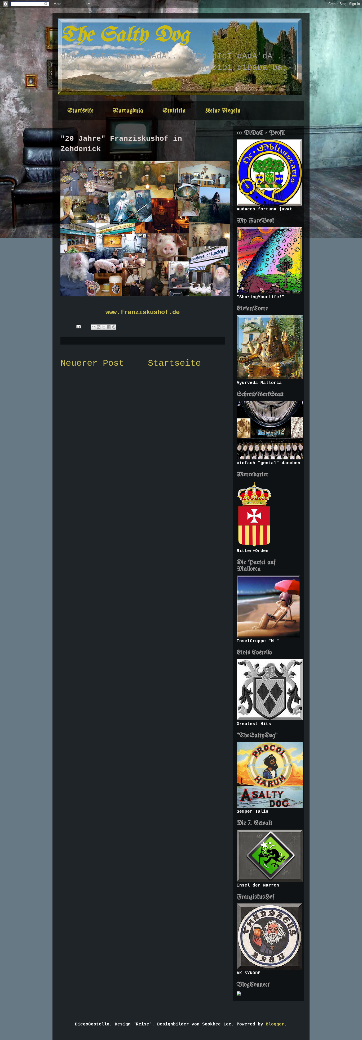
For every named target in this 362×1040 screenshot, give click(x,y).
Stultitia (174, 110)
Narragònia (128, 110)
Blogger (275, 1024)
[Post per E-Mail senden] (79, 326)
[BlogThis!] (98, 327)
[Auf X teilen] (103, 327)
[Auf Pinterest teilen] (113, 327)
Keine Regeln (223, 110)
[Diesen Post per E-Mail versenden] (93, 327)
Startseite (80, 110)
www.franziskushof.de (142, 312)
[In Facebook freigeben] (108, 327)
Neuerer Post (92, 363)
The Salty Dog (124, 35)
